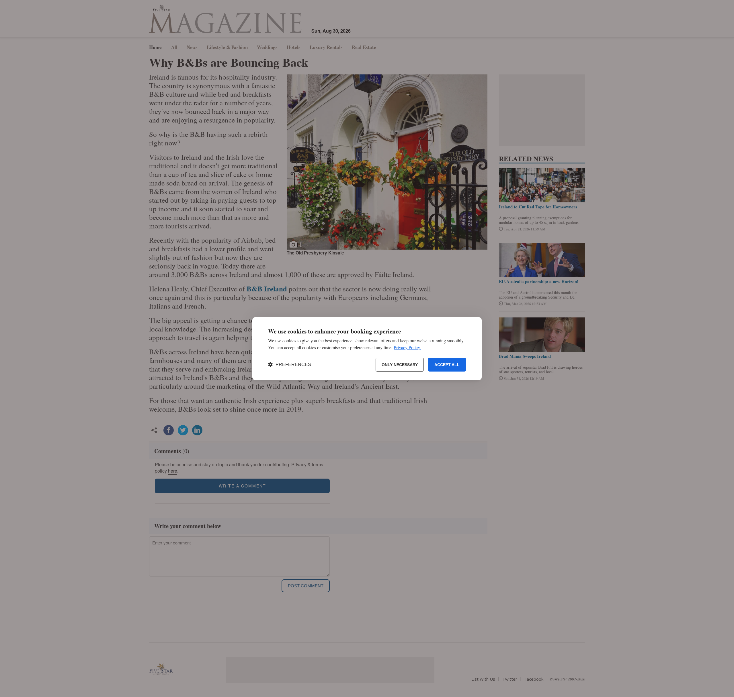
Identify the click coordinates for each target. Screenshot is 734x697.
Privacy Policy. (407, 347)
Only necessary (400, 364)
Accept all (447, 364)
